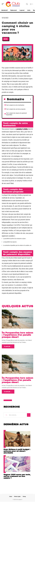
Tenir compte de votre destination (15, 105)
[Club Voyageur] (13, 4)
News (6, 39)
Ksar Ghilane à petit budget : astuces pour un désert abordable (17, 451)
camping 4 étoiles (22, 129)
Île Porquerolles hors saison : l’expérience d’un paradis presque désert (17, 335)
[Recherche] (27, 4)
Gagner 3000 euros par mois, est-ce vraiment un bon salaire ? (17, 476)
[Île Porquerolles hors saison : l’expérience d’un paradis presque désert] (17, 319)
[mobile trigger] (3, 4)
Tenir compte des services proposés (15, 109)
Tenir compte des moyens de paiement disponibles (16, 113)
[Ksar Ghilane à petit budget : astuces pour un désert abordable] (17, 439)
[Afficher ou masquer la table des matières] (27, 99)
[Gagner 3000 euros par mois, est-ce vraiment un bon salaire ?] (17, 464)
